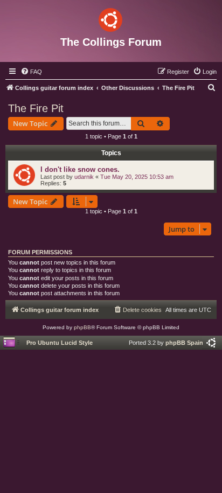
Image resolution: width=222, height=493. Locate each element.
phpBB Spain (184, 342)
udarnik (84, 176)
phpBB (82, 327)
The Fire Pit (36, 108)
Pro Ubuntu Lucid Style (59, 342)
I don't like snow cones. (80, 169)
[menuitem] (31, 71)
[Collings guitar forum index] (111, 18)
